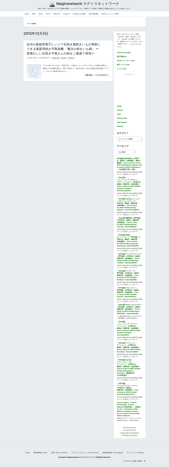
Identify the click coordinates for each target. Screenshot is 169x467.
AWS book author (131, 435)
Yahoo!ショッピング (110, 14)
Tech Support (122, 122)
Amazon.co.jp (79, 14)
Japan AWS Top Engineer (130, 433)
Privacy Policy (122, 118)
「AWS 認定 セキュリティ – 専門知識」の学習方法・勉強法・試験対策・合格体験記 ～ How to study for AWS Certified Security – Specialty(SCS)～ (128, 292)
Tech (140, 461)
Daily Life (56, 58)
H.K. (135, 461)
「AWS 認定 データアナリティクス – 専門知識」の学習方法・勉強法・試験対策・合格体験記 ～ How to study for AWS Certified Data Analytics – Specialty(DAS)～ (129, 258)
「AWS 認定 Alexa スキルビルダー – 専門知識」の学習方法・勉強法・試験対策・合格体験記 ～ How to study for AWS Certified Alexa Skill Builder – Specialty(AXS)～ (129, 309)
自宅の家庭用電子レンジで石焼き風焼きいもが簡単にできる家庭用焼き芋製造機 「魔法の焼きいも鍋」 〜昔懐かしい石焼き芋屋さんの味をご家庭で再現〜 (64, 48)
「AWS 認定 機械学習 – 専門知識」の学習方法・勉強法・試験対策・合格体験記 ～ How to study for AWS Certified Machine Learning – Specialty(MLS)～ (129, 222)
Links (119, 114)
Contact (120, 110)
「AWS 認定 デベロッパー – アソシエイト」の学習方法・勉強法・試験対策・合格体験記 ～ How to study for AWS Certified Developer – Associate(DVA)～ (129, 347)
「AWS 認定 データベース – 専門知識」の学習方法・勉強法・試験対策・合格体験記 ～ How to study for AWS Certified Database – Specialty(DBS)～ (128, 275)
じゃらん (121, 69)
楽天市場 (93, 14)
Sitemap (120, 126)
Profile (119, 106)
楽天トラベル (123, 65)
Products (71, 58)
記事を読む (97, 75)
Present (63, 58)
